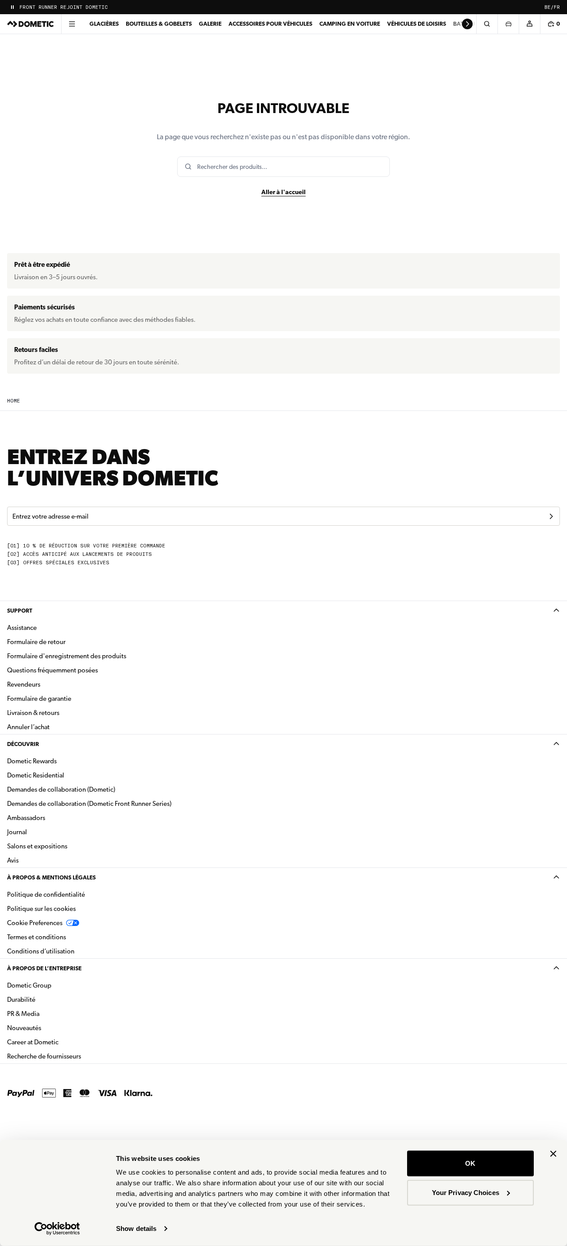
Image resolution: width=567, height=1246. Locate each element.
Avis (13, 860)
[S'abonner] (551, 516)
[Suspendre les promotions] (12, 7)
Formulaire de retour (36, 642)
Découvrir (23, 744)
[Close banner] (553, 1154)
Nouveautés (52, 1027)
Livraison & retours (33, 713)
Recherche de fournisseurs (44, 1056)
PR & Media (51, 1013)
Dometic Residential (63, 775)
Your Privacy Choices (465, 1192)
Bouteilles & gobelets (159, 23)
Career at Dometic (60, 1042)
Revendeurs (23, 684)
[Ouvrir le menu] (71, 24)
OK (470, 1163)
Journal (17, 832)
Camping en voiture (349, 23)
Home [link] (13, 400)
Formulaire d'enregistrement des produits (66, 656)
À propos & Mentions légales (51, 877)
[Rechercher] (486, 24)
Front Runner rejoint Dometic (63, 7)
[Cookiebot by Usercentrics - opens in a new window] (57, 1228)
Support (19, 610)
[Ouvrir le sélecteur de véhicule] (508, 24)
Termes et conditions (36, 937)
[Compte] (529, 24)
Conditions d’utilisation (40, 951)
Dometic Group (57, 985)
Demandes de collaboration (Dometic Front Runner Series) (89, 804)
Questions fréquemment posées (52, 670)
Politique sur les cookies (41, 909)
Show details (136, 1228)
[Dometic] (30, 24)
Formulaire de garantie (39, 699)
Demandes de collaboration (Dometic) (61, 789)
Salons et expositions (37, 846)
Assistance (22, 628)
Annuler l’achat (28, 727)
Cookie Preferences (34, 923)
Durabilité (21, 1000)
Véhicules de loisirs (416, 23)
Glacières (104, 23)
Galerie (210, 23)
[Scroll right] (467, 24)
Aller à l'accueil (283, 191)
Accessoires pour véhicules (270, 23)
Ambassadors (26, 818)
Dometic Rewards (32, 761)
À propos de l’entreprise (44, 968)
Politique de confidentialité (46, 894)
